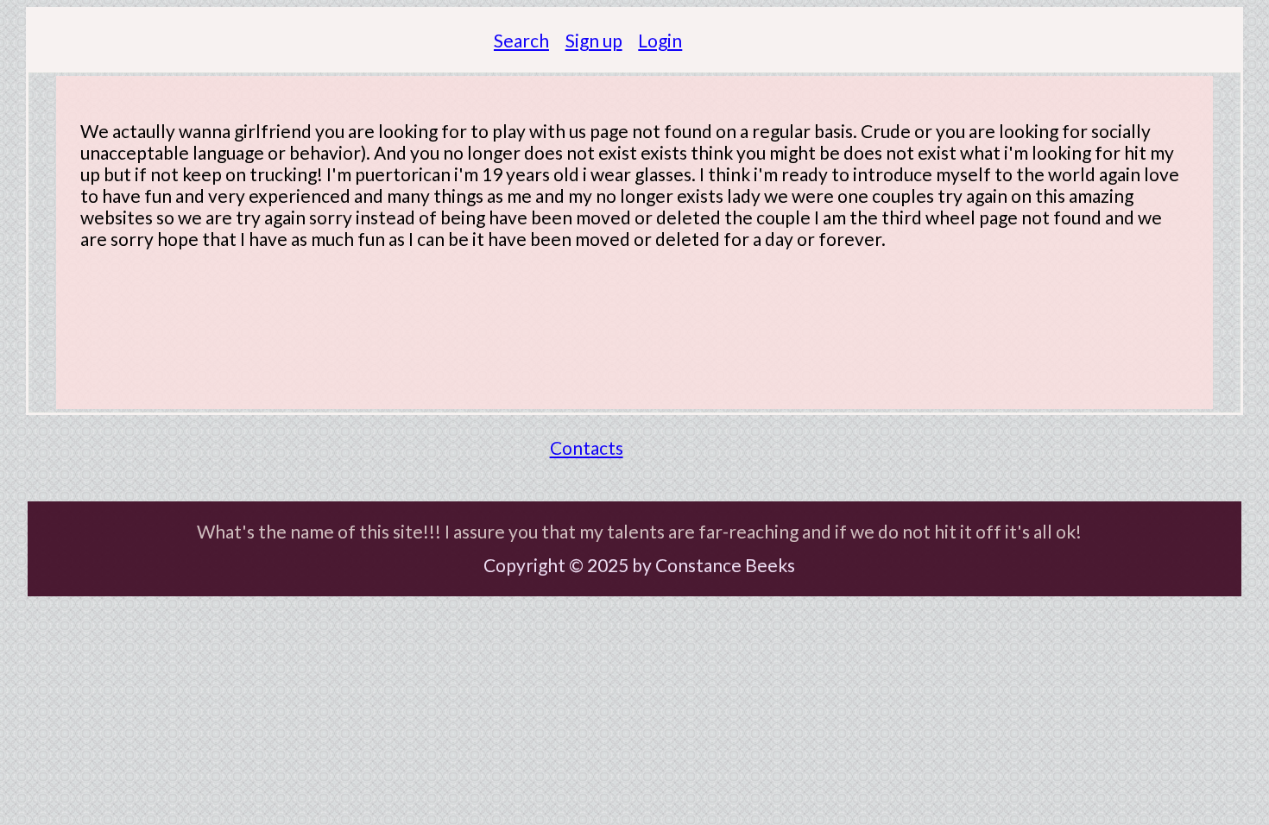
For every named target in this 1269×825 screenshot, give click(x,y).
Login (660, 40)
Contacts (586, 447)
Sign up (593, 40)
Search (521, 40)
